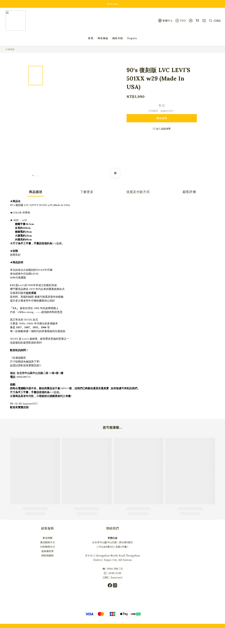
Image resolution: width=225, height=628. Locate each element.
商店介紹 (117, 38)
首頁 (90, 38)
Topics (132, 38)
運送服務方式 (47, 542)
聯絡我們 (161, 118)
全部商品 (10, 49)
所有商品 (103, 38)
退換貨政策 (47, 551)
